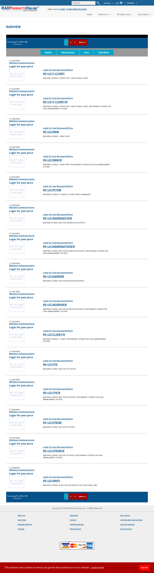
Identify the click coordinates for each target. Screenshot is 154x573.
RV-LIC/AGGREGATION (57, 218)
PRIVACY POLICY (75, 529)
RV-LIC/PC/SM (52, 190)
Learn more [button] (97, 567)
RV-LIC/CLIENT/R (54, 334)
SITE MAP (21, 529)
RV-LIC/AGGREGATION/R (59, 246)
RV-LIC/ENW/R (52, 160)
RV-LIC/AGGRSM (53, 276)
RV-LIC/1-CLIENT (54, 73)
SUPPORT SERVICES (127, 525)
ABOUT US (21, 515)
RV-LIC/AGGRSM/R (55, 304)
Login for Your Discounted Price (58, 70)
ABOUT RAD (22, 520)
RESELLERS (74, 515)
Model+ (48, 52)
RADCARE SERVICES (25, 525)
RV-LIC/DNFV (51, 481)
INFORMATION (123, 14)
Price (86, 52)
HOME (89, 14)
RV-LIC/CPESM (52, 422)
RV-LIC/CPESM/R (53, 451)
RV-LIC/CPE (50, 364)
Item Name (103, 52)
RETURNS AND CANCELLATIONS (131, 520)
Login (62, 9)
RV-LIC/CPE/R (51, 392)
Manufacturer (68, 52)
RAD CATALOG (125, 515)
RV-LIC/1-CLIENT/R (55, 102)
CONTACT (73, 520)
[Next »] (82, 42)
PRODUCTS (103, 14)
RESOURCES (143, 14)
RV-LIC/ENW (51, 132)
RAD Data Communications (21, 63)
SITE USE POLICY (126, 529)
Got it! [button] (144, 567)
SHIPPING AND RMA (77, 525)
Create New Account (76, 9)
